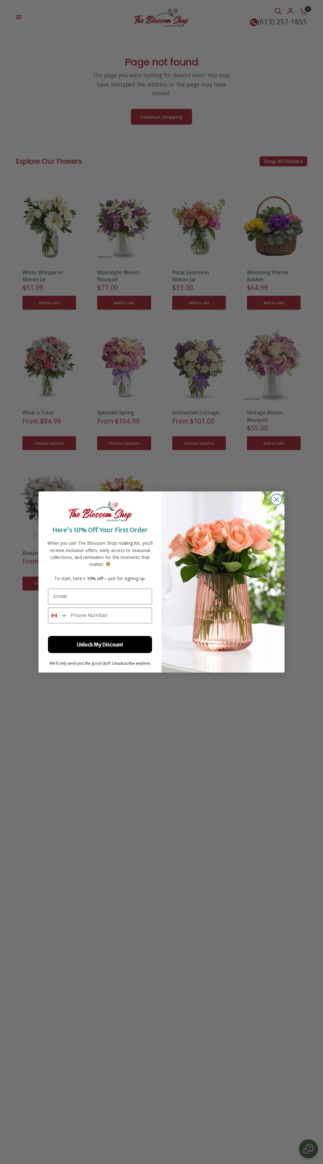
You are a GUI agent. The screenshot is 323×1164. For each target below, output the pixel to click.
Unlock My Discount (100, 644)
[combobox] (58, 615)
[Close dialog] (276, 499)
